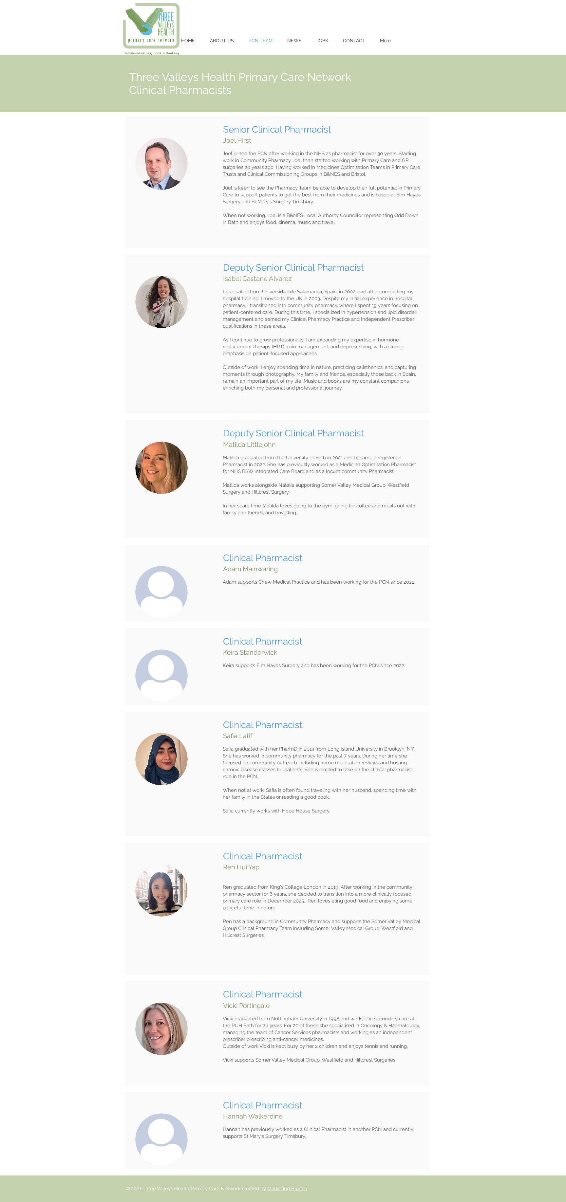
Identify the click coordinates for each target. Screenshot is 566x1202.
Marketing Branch (287, 1189)
